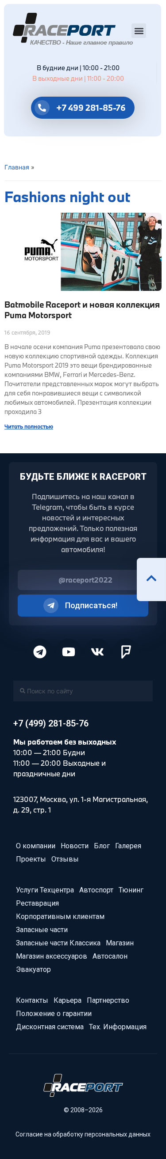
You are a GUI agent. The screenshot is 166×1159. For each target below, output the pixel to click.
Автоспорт (96, 890)
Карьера (67, 1000)
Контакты (32, 1000)
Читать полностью (28, 426)
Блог (102, 846)
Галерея (128, 846)
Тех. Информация (118, 1027)
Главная (16, 167)
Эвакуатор (33, 969)
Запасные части (42, 930)
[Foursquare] (126, 652)
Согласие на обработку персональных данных (83, 1134)
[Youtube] (68, 652)
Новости (75, 846)
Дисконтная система (50, 1027)
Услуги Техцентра (45, 890)
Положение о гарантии (54, 1013)
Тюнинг (131, 890)
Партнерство (108, 1000)
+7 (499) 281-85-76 (51, 723)
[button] (138, 30)
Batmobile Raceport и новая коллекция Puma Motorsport (82, 309)
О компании (35, 846)
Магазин (120, 943)
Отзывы (65, 859)
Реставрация (37, 903)
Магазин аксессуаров (51, 956)
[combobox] (83, 691)
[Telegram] (40, 652)
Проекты (31, 859)
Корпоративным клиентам (60, 916)
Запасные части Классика (58, 943)
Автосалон (110, 956)
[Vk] (97, 652)
